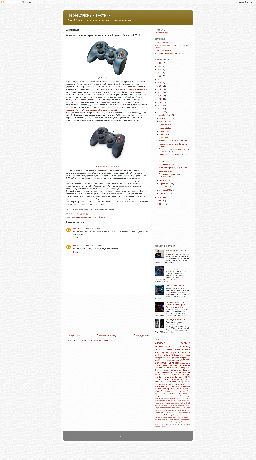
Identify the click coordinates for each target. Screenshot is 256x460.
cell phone (185, 352)
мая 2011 (163, 180)
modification (160, 360)
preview (180, 408)
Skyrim (182, 396)
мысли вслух (168, 384)
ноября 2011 (164, 118)
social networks (172, 400)
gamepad (93, 217)
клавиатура (169, 396)
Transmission (174, 405)
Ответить (76, 238)
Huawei (187, 389)
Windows (168, 343)
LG (189, 403)
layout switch (168, 417)
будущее (186, 393)
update (169, 357)
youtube (172, 410)
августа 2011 (164, 128)
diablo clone (161, 382)
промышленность (184, 412)
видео (162, 424)
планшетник (161, 412)
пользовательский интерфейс (175, 424)
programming (178, 357)
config (170, 415)
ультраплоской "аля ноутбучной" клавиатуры (125, 89)
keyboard (159, 368)
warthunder (166, 372)
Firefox (159, 365)
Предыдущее (141, 335)
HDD (173, 372)
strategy (158, 372)
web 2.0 (165, 419)
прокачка (172, 412)
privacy (181, 382)
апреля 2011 (164, 184)
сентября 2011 (165, 125)
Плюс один (163, 137)
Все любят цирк (165, 171)
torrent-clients (176, 393)
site (161, 410)
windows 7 (168, 363)
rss (184, 408)
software (166, 368)
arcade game (185, 363)
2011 (159, 112)
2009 (159, 201)
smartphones (185, 365)
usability (174, 368)
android (160, 349)
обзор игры (175, 352)
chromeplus (165, 398)
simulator (164, 355)
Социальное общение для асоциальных (169, 175)
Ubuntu (164, 379)
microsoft (159, 363)
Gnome (158, 379)
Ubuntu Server (161, 391)
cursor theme (171, 422)
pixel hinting (159, 400)
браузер (187, 410)
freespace (186, 415)
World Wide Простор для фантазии (173, 168)
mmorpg (185, 346)
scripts (188, 408)
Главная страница (107, 335)
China (172, 389)
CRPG (187, 377)
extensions (182, 391)
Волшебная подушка (167, 164)
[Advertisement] (107, 313)
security (158, 384)
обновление (176, 370)
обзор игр (165, 389)
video (180, 400)
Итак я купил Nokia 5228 (175, 320)
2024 (159, 70)
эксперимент (159, 415)
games (178, 398)
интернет (177, 375)
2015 (159, 99)
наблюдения (186, 400)
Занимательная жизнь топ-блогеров (173, 141)
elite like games (164, 386)
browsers (167, 370)
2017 (159, 93)
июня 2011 (163, 135)
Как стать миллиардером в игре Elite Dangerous (176, 268)
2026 (159, 63)
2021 (159, 79)
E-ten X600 (179, 389)
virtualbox (165, 410)
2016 (159, 96)
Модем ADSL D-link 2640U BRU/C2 (173, 155)
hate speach (159, 417)
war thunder (185, 355)
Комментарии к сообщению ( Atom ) (94, 340)
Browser (159, 370)
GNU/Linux (174, 355)
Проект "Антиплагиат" (163, 50)
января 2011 (164, 193)
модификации (161, 377)
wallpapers (158, 419)
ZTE (177, 372)
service (157, 424)
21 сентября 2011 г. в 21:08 (90, 245)
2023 (159, 73)
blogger (187, 396)
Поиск (171, 419)
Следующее (73, 335)
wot (167, 352)
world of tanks (182, 350)
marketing (176, 386)
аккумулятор (178, 419)
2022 (159, 76)
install (168, 375)
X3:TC (169, 379)
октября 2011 (164, 121)
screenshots (185, 386)
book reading (172, 391)
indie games (160, 357)
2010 (159, 198)
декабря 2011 (165, 115)
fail (161, 408)
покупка (171, 377)
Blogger (132, 437)
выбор (176, 363)
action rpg (160, 352)
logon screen (177, 417)
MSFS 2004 (184, 360)
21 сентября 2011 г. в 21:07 (90, 228)
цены (160, 422)
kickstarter (172, 382)
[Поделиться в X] (84, 213)
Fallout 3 (184, 403)
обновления (159, 403)
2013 (159, 106)
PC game (101, 217)
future (166, 365)
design (187, 357)
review (166, 393)
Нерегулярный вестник (88, 15)
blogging (175, 379)
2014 (159, 102)
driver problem (178, 415)
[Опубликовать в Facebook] (87, 213)
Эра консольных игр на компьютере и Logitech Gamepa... (174, 150)
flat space (183, 372)
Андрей (76, 228)
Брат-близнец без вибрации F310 (107, 166)
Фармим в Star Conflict (175, 286)
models (174, 408)
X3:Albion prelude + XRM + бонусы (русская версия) (176, 304)
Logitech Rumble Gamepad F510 (107, 78)
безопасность (180, 410)
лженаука (186, 375)
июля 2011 (163, 131)
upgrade (158, 389)
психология (175, 403)
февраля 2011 (165, 190)
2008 (159, 204)
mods (157, 355)
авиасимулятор (184, 368)
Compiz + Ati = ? (165, 161)
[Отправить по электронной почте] (78, 213)
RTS (166, 415)
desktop (173, 398)
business (158, 398)
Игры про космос (161, 42)
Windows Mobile (184, 405)
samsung (175, 365)
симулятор (178, 384)
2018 (159, 89)
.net (164, 422)
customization (184, 379)
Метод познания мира (167, 158)
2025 (159, 66)
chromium (186, 370)
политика (167, 403)
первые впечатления (79, 217)
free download (167, 408)
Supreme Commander (162, 405)
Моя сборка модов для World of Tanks (170, 53)
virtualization (186, 417)
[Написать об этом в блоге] (81, 213)
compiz (157, 408)
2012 (159, 109)
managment (186, 422)
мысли (177, 396)
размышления (172, 360)
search (157, 410)
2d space (180, 377)
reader (187, 382)
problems (170, 350)
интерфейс (159, 396)
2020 (159, 83)
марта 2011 (164, 187)
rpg (164, 400)
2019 (159, 86)
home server (185, 398)
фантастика (162, 426)
